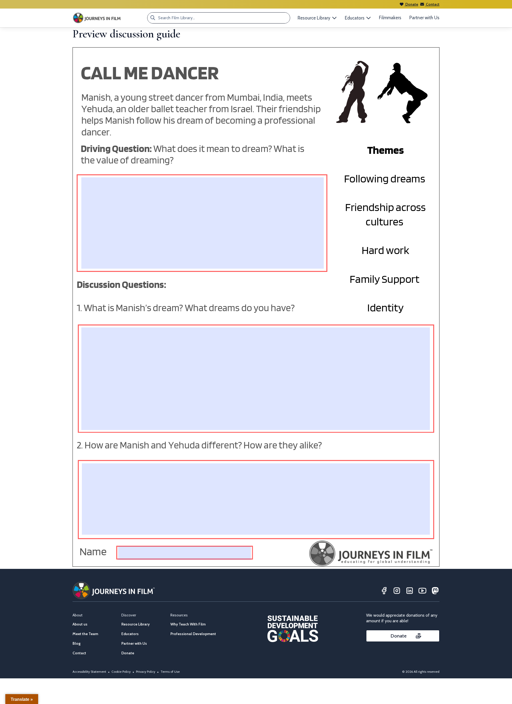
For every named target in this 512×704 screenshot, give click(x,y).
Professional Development (193, 633)
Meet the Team (85, 633)
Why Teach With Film (188, 624)
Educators (130, 633)
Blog (77, 643)
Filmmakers (390, 17)
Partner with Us (424, 17)
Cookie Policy (121, 672)
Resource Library (135, 624)
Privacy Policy (145, 672)
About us (80, 624)
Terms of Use (170, 672)
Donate (411, 4)
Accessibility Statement (89, 672)
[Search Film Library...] (152, 17)
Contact (432, 4)
